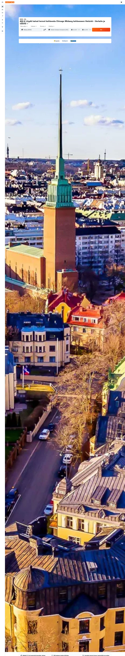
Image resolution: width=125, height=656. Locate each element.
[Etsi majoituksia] (2, 9)
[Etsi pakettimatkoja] (2, 15)
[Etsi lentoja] (2, 6)
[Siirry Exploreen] (2, 19)
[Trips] (2, 26)
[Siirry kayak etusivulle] (9, 2)
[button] (2, 2)
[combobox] (24, 26)
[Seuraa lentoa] (2, 22)
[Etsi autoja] (2, 12)
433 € (22, 21)
